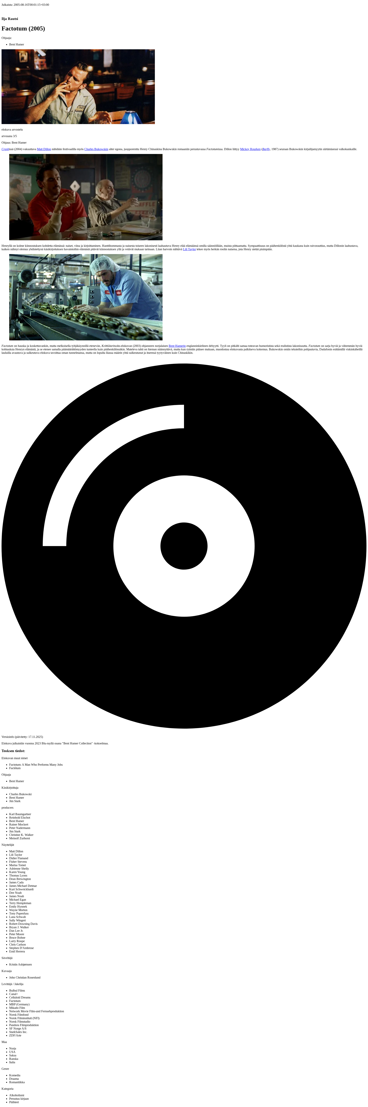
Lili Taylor (189, 249)
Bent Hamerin (177, 345)
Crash (5, 149)
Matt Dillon (44, 149)
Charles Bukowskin (96, 149)
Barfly (266, 149)
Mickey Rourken (250, 149)
